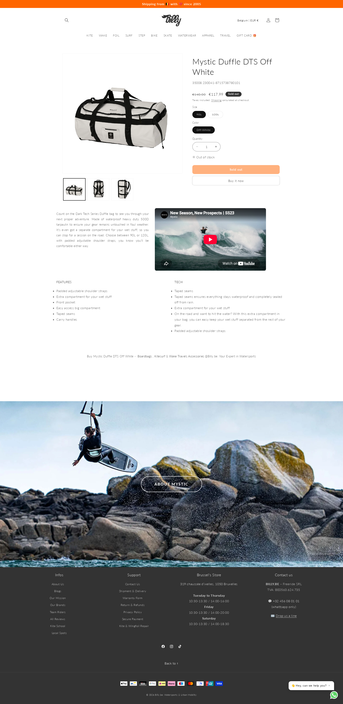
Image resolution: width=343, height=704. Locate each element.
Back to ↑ (171, 663)
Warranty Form (133, 598)
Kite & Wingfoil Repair (134, 626)
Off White (206, 131)
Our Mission (58, 598)
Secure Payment (132, 619)
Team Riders (58, 612)
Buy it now (236, 180)
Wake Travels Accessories (186, 356)
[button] (66, 20)
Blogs (57, 591)
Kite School (57, 626)
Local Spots (59, 633)
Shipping (216, 99)
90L (201, 115)
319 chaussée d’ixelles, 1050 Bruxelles (209, 584)
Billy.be (159, 694)
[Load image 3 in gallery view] (122, 189)
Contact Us (132, 584)
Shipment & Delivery (132, 591)
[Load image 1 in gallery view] (74, 189)
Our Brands (58, 605)
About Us (58, 584)
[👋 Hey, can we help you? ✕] (336, 697)
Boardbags (145, 356)
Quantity (197, 138)
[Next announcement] (329, 4)
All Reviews (57, 619)
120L (217, 115)
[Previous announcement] (14, 4)
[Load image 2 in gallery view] (98, 189)
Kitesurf (159, 356)
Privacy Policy (132, 612)
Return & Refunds (133, 605)
